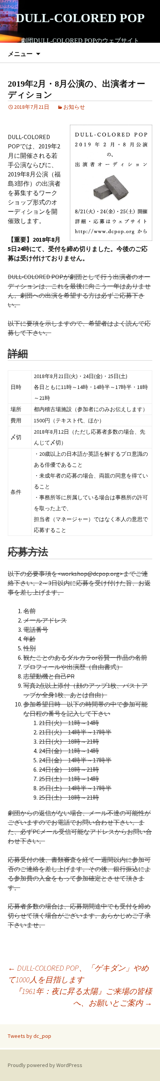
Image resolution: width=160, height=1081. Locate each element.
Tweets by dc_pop (29, 1035)
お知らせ (74, 106)
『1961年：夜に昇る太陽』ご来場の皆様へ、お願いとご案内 (83, 997)
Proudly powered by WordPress (45, 1065)
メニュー (20, 54)
